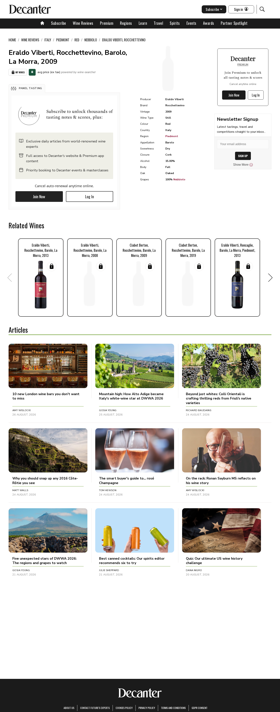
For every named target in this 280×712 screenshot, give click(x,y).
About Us (69, 708)
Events (191, 23)
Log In (89, 196)
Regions (126, 23)
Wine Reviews (83, 23)
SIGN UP (243, 156)
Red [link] (76, 39)
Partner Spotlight (234, 23)
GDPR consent (199, 708)
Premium (107, 23)
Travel (158, 23)
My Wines (20, 72)
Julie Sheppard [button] (109, 570)
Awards (208, 23)
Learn (143, 23)
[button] (27, 88)
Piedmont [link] (62, 39)
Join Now (39, 196)
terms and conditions (173, 708)
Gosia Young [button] (107, 410)
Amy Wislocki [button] (21, 410)
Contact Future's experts (95, 708)
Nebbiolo (179, 179)
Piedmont (171, 136)
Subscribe (58, 23)
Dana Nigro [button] (194, 570)
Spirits (175, 23)
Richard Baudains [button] (198, 410)
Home (12, 39)
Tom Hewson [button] (107, 490)
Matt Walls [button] (20, 490)
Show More (241, 164)
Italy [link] (47, 39)
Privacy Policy (146, 708)
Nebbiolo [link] (90, 39)
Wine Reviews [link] (30, 39)
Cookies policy (124, 708)
